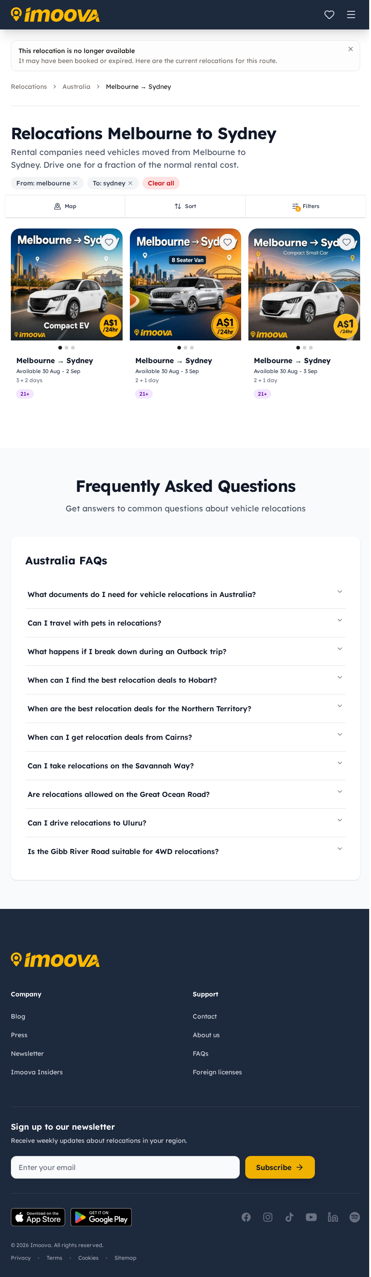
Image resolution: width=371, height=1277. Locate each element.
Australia (76, 87)
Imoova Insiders (37, 1072)
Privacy (21, 1257)
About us (206, 1035)
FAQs (201, 1053)
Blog (18, 1016)
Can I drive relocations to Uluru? (87, 822)
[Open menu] (351, 14)
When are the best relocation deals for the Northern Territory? (139, 708)
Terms (54, 1257)
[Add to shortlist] (109, 242)
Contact (205, 1016)
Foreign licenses (217, 1072)
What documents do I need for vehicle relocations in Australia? (142, 594)
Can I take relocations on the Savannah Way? (111, 765)
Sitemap (125, 1257)
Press (19, 1035)
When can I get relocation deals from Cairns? (110, 737)
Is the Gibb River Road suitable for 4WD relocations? (123, 851)
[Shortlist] (329, 14)
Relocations (29, 87)
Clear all (161, 183)
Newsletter (27, 1053)
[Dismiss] (350, 49)
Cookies (88, 1257)
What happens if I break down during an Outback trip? (127, 651)
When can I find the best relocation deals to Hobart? (122, 680)
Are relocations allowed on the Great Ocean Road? (118, 794)
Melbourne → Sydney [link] (138, 87)
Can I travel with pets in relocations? (94, 622)
